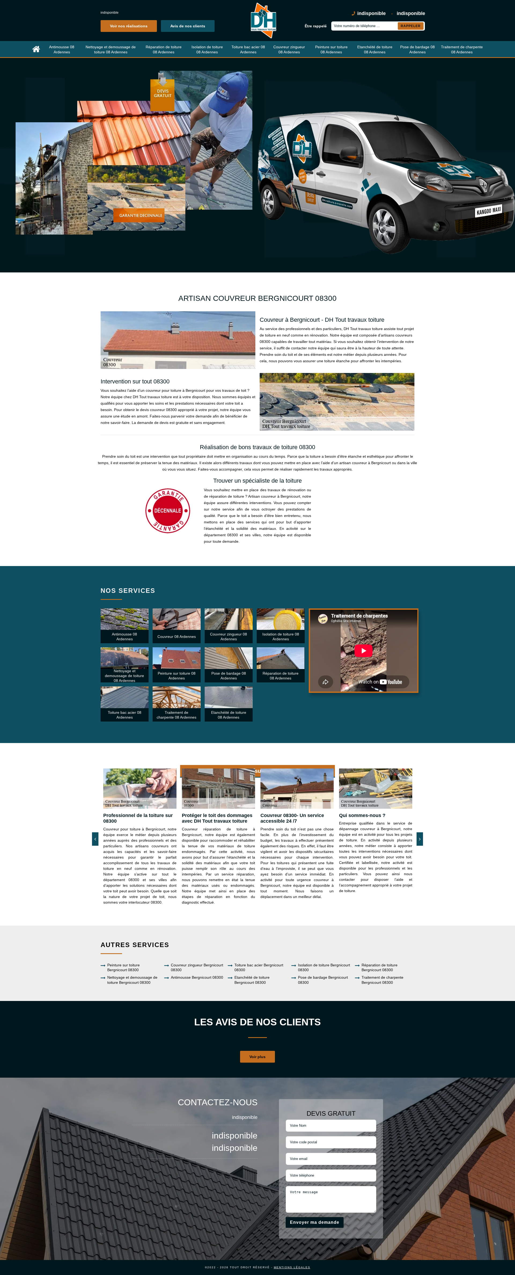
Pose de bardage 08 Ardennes (417, 49)
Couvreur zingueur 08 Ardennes (289, 49)
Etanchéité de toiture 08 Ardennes (374, 49)
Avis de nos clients (187, 26)
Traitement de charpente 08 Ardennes (462, 49)
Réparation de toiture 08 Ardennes (164, 49)
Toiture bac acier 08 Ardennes (248, 49)
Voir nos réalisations (129, 26)
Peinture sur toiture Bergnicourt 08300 (123, 967)
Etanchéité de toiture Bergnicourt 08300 (252, 979)
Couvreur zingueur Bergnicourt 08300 (197, 967)
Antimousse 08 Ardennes (61, 49)
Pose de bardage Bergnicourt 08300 (323, 979)
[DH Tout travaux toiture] (262, 20)
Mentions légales (292, 1267)
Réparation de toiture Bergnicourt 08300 (380, 967)
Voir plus (257, 1057)
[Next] (420, 839)
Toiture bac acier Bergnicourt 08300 (258, 967)
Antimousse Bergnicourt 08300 (197, 977)
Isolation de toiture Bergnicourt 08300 (324, 967)
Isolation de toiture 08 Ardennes (207, 49)
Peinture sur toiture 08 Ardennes (331, 49)
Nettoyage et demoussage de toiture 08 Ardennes (111, 49)
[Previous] (95, 839)
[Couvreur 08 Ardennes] (36, 49)
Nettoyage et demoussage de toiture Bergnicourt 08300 (132, 979)
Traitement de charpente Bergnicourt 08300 (382, 979)
